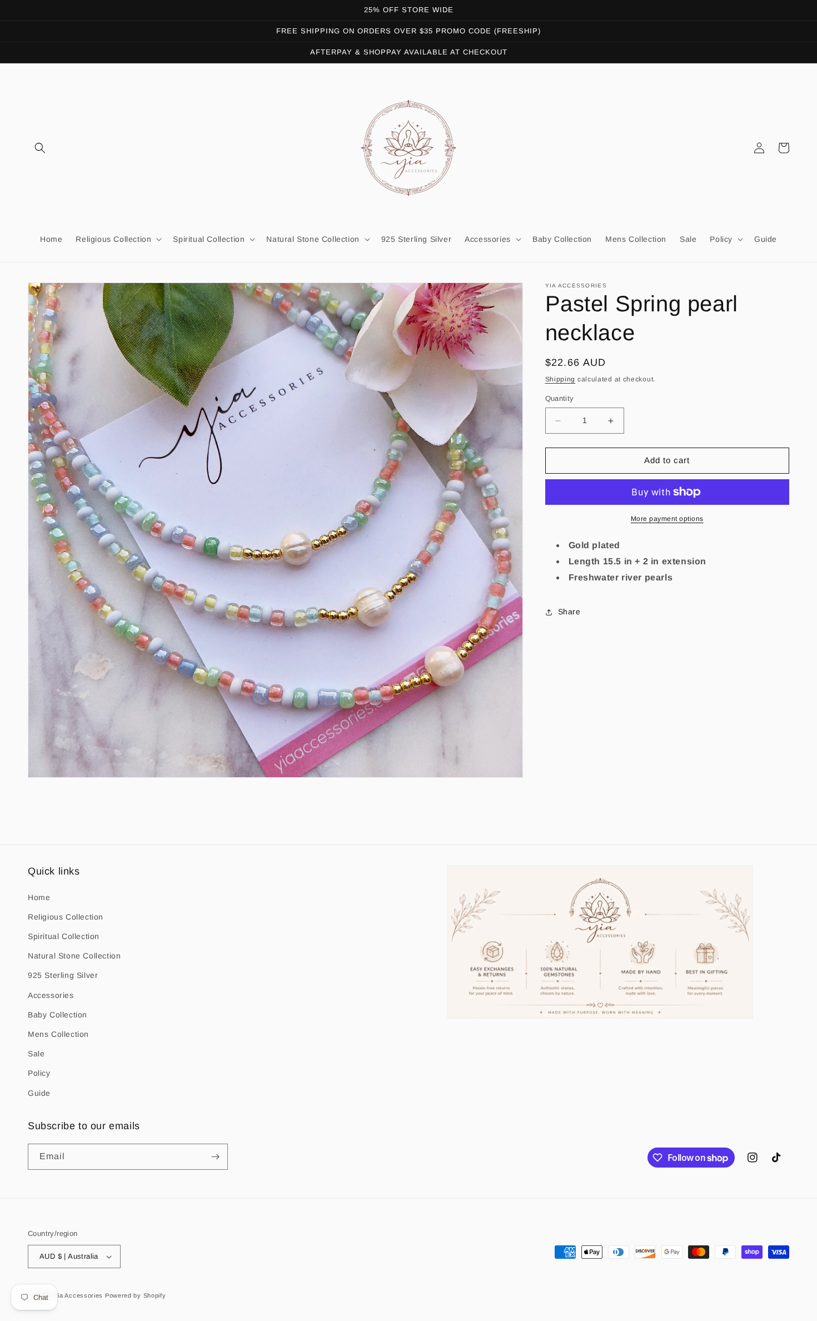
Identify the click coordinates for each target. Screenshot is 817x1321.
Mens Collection (58, 1034)
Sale (36, 1053)
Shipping (560, 379)
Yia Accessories (79, 1295)
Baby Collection (57, 1014)
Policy (39, 1073)
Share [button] (569, 611)
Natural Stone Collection (74, 955)
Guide (39, 1093)
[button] (40, 148)
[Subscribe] (215, 1157)
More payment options (667, 519)
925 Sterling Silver (63, 975)
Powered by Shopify (135, 1295)
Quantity (559, 399)
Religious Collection (65, 916)
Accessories (51, 995)
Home (39, 897)
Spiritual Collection (63, 936)
